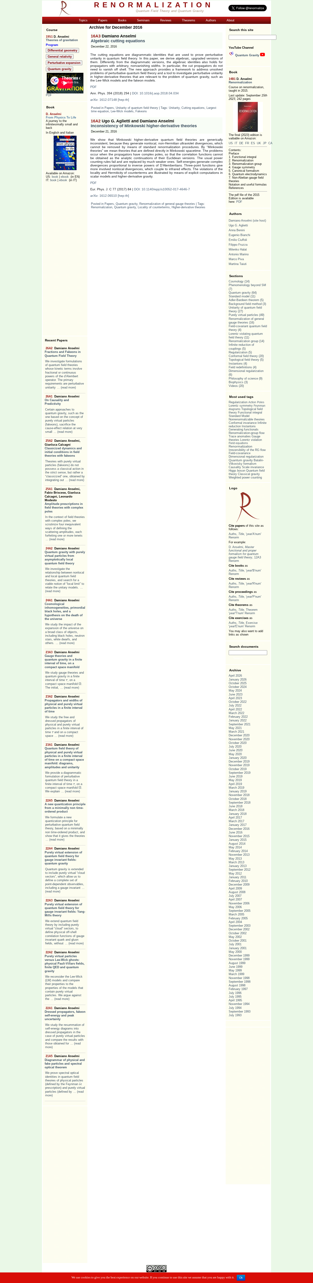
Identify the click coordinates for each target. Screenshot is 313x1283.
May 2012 (235, 873)
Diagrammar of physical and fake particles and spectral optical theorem (65, 1061)
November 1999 (239, 959)
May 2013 (235, 858)
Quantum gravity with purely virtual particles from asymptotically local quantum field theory (65, 556)
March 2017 (236, 821)
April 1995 (235, 1000)
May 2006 (235, 907)
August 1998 (237, 985)
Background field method (245, 304)
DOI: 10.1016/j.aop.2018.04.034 (155, 93)
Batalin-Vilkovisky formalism (246, 462)
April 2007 (235, 899)
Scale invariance (253, 467)
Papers (109, 108)
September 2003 (239, 925)
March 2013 (236, 862)
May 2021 (235, 728)
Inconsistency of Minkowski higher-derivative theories (144, 123)
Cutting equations (193, 108)
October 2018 (238, 799)
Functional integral (250, 412)
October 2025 (238, 683)
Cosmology (236, 281)
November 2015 (239, 836)
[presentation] (67, 680)
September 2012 (239, 869)
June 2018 (235, 806)
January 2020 (238, 758)
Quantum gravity (126, 203)
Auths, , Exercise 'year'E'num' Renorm (243, 624)
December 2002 (239, 929)
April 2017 (235, 817)
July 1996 (235, 993)
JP (264, 143)
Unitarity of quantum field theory (137, 108)
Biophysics (236, 382)
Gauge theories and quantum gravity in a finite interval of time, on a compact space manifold (63, 659)
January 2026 (238, 679)
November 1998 (239, 978)
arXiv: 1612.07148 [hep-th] (109, 99)
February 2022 (238, 716)
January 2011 (237, 877)
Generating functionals (243, 429)
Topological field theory (244, 359)
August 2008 (237, 892)
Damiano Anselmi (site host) (247, 220)
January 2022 (238, 720)
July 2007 (235, 896)
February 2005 (238, 918)
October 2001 (238, 940)
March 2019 (236, 787)
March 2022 (236, 713)
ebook (65, 176)
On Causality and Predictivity (62, 400)
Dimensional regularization (246, 371)
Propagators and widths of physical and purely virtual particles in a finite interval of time (63, 704)
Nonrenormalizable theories (247, 419)
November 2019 (239, 765)
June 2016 (235, 832)
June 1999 (235, 966)
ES (253, 143)
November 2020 (239, 739)
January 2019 (238, 791)
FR (247, 143)
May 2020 (235, 754)
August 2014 (237, 843)
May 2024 (235, 690)
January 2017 (238, 825)
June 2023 (235, 694)
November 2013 (239, 854)
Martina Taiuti (238, 264)
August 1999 (237, 963)
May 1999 (235, 970)
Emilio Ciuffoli (238, 240)
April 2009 (235, 888)
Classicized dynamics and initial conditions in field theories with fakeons (63, 448)
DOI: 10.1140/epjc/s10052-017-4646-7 (162, 189)
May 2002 (235, 937)
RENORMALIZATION (154, 5)
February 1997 (238, 989)
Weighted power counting (245, 477)
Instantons (236, 363)
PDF (49, 95)
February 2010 (238, 881)
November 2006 (239, 903)
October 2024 (238, 687)
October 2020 (238, 743)
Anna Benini (237, 230)
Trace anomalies (240, 436)
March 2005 (236, 914)
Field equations (238, 443)
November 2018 (239, 795)
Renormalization (101, 207)
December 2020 (239, 735)
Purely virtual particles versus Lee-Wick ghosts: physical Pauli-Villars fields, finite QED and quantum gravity (65, 962)
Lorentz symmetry (241, 405)
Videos (233, 386)
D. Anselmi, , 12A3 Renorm (245, 554)
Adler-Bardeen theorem (244, 300)
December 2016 (239, 828)
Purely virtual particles (243, 315)
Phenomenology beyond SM (247, 285)
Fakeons (141, 111)
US (231, 143)
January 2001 (238, 948)
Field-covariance (239, 453)
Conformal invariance (243, 423)
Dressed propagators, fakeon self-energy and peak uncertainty (65, 1013)
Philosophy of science (243, 378)
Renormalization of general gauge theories (167, 203)
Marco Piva (236, 259)
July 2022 (235, 705)
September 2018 (239, 802)
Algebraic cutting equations (118, 38)
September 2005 (239, 910)
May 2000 (235, 952)
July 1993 (235, 1015)
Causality (235, 467)
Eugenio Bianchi (239, 235)
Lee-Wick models (122, 111)
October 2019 (238, 769)
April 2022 (235, 709)
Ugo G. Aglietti (238, 225)
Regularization (238, 352)
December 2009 (239, 884)
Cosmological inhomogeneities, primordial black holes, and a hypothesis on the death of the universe (65, 610)
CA (270, 143)
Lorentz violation (251, 440)
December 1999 (239, 955)
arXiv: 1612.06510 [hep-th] (109, 195)
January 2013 (238, 866)
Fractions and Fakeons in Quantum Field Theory (63, 351)
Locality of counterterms (154, 207)
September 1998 (239, 981)
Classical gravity (249, 474)
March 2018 (236, 810)
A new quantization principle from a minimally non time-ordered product (65, 806)
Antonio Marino (239, 254)
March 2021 (236, 731)
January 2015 (238, 839)
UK (259, 143)
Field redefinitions (240, 367)
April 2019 (235, 784)
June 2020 (235, 750)
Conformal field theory (243, 356)
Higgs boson (237, 470)
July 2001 (235, 944)
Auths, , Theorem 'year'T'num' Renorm (243, 611)
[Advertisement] (65, 259)
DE (241, 143)
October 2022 (238, 701)
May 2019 (235, 780)
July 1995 (235, 996)
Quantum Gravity (247, 55)
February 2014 (238, 851)
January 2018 (238, 814)
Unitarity (174, 108)
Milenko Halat (238, 249)
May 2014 (235, 847)
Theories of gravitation (62, 40)
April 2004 (235, 922)
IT (236, 143)
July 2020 (235, 746)
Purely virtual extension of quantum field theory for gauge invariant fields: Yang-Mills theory (65, 908)
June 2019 (235, 776)
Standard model (239, 296)
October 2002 (238, 933)
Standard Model (239, 416)
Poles (260, 402)
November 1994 (239, 1004)
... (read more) (66, 387)
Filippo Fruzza (238, 244)
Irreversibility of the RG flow (247, 450)
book (55, 176)
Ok (241, 1277)
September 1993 (239, 1011)
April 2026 (235, 675)
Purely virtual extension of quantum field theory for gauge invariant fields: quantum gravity (63, 856)
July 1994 (235, 1008)
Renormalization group (243, 341)
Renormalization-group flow (246, 433)
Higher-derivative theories (188, 207)
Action (252, 402)
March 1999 (236, 974)
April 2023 (235, 698)
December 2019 (239, 761)
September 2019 (239, 772)
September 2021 (239, 724)
